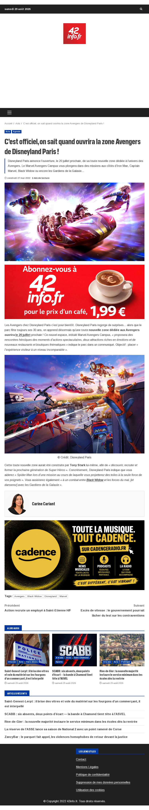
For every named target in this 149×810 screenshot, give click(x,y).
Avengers (19, 596)
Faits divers (32, 662)
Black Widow (94, 480)
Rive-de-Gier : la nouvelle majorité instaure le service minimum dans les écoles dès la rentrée (122, 650)
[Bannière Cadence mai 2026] (74, 555)
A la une (12, 662)
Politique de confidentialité (93, 774)
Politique (125, 662)
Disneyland (51, 596)
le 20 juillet (23, 334)
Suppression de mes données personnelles (103, 782)
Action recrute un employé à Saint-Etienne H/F (38, 608)
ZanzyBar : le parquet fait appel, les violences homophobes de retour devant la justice (66, 736)
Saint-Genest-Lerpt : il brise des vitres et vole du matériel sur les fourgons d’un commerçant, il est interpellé (27, 650)
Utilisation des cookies (90, 790)
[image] (74, 291)
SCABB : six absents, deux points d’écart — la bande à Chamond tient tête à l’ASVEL (74, 650)
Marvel (63, 596)
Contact (81, 759)
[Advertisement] (74, 76)
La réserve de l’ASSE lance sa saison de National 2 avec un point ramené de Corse (63, 729)
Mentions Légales (87, 767)
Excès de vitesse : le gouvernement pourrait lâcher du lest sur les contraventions (112, 610)
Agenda (16, 132)
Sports (59, 662)
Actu (8, 132)
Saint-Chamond (81, 658)
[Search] (141, 9)
